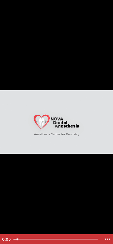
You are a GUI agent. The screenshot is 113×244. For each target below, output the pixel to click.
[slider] (56, 239)
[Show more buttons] (107, 239)
